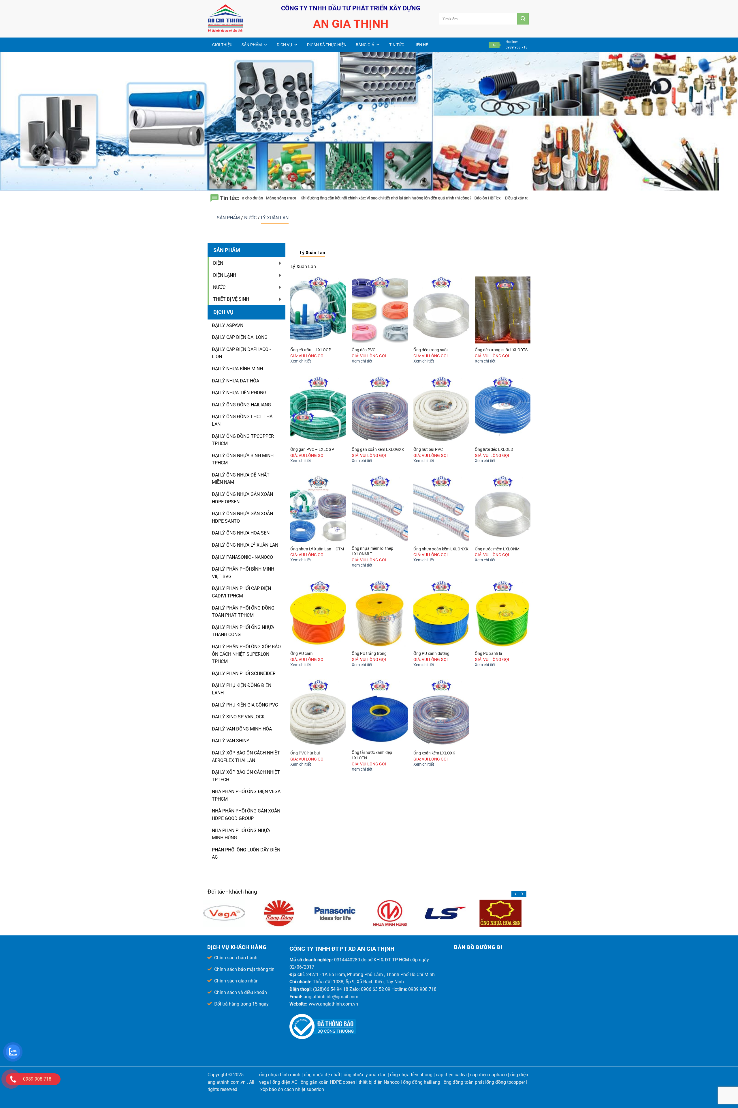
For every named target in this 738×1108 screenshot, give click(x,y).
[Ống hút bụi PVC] (441, 409)
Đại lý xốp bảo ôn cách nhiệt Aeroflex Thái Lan (246, 756)
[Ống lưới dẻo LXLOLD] (503, 409)
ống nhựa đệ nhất (322, 1074)
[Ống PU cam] (318, 613)
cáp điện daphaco (488, 1074)
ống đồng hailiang (421, 1082)
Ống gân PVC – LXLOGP (312, 449)
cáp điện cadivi (451, 1074)
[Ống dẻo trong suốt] (441, 309)
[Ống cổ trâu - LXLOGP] (318, 309)
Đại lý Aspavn (227, 325)
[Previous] (515, 894)
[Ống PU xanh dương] (441, 613)
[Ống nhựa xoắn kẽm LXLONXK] (441, 508)
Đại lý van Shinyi (231, 740)
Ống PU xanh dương (431, 653)
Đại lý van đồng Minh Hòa (242, 729)
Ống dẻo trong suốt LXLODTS (501, 349)
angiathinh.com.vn (227, 1082)
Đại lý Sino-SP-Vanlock (238, 717)
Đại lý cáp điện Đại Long (240, 337)
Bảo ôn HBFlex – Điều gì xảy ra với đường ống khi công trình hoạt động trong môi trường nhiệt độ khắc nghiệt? (443, 198)
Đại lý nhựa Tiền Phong (239, 392)
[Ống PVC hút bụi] (318, 712)
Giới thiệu (222, 44)
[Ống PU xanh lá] (503, 613)
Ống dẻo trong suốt (430, 349)
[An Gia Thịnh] (236, 19)
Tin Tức (396, 44)
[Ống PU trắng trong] (380, 613)
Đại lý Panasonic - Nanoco (242, 557)
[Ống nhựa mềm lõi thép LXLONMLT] (380, 508)
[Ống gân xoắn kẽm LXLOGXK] (380, 409)
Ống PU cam (301, 653)
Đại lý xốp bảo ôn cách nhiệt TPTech (246, 775)
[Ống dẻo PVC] (380, 309)
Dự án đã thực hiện (327, 44)
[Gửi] (523, 19)
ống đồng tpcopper (505, 1082)
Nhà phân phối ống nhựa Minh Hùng (241, 834)
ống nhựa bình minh (279, 1074)
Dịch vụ (284, 44)
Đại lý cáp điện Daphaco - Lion (241, 353)
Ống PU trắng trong (369, 653)
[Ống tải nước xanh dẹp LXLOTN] (380, 712)
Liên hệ (420, 44)
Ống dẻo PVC (363, 349)
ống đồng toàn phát (464, 1082)
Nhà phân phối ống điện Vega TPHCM (246, 795)
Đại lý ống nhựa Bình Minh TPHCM (243, 459)
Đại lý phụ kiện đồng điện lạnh (241, 689)
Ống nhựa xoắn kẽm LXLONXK (440, 549)
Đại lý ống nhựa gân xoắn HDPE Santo (242, 517)
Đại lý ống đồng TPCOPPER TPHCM (243, 440)
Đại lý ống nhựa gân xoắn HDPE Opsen (242, 498)
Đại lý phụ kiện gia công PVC (245, 705)
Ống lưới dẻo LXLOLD (494, 449)
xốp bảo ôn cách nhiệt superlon (292, 1089)
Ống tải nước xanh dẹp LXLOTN (372, 755)
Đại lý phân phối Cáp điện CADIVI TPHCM (241, 592)
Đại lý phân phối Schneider (244, 673)
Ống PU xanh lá (488, 653)
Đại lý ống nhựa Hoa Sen (241, 533)
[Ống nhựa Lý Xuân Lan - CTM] (318, 508)
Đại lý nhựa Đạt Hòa (235, 381)
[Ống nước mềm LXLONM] (503, 508)
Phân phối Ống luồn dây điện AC (246, 853)
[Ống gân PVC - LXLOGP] (318, 409)
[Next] (522, 894)
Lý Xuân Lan (275, 218)
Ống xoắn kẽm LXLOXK (434, 753)
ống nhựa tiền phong (411, 1074)
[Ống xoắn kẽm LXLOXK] (441, 712)
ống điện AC (284, 1082)
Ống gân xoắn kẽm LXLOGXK (378, 449)
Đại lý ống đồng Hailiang (241, 405)
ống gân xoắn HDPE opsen (328, 1082)
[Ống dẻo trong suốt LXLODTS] (503, 309)
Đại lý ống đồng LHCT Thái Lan (243, 420)
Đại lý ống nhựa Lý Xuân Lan (245, 545)
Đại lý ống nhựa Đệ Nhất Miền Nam (241, 478)
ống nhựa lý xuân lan (365, 1074)
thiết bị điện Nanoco (379, 1082)
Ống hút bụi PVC (428, 449)
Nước (251, 218)
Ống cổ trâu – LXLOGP (310, 349)
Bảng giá (365, 44)
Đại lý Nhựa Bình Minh (237, 368)
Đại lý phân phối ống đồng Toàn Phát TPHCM (243, 611)
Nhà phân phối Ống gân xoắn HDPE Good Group (246, 814)
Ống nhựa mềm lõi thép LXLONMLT (372, 551)
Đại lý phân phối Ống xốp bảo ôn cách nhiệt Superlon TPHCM (246, 654)
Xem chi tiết (300, 361)
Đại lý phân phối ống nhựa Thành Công (243, 631)
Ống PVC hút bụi (305, 753)
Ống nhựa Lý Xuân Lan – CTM (317, 549)
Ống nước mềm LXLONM (497, 549)
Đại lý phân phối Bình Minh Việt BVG (243, 572)
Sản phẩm (252, 44)
